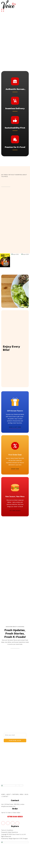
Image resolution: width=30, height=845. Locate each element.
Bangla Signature (13, 838)
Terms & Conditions (7, 830)
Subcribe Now (15, 740)
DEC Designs (24, 838)
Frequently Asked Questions (9, 832)
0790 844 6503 (15, 816)
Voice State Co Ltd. (18, 834)
